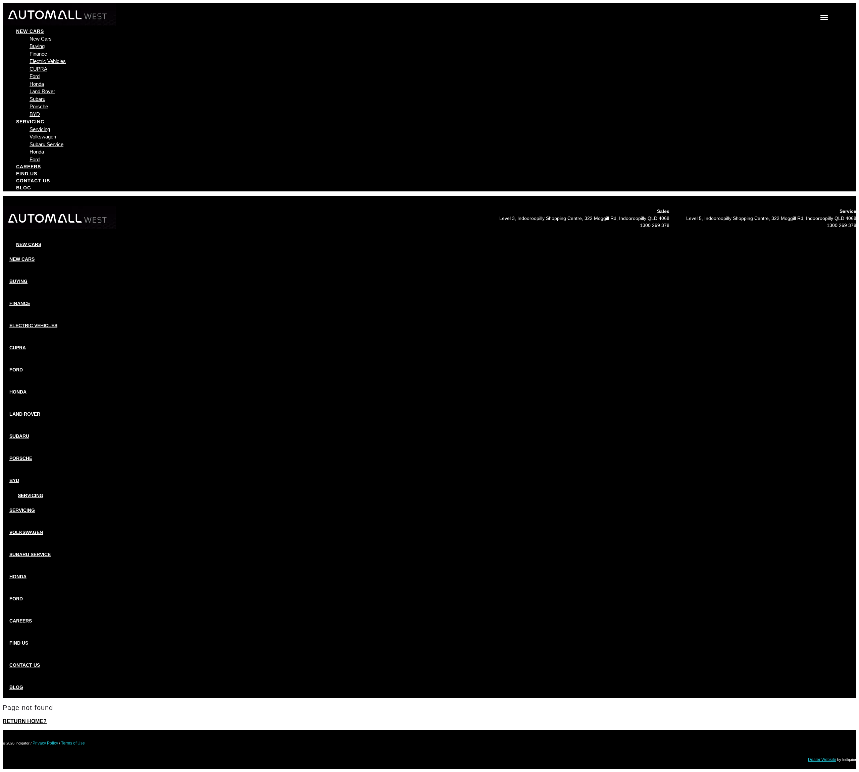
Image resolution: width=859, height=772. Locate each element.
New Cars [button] (30, 31)
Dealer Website (822, 759)
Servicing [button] (30, 121)
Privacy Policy (45, 743)
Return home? (25, 721)
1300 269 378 (654, 225)
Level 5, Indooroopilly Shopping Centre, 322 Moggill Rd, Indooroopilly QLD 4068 (771, 218)
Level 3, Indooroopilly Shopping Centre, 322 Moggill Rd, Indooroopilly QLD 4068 (584, 218)
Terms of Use (73, 743)
